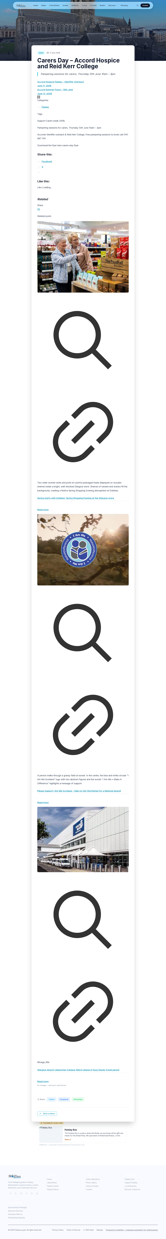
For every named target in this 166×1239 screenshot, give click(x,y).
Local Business (131, 1186)
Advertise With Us (15, 1214)
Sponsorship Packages (17, 1207)
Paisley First (129, 1179)
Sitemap (99, 1230)
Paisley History (53, 1189)
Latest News (52, 1183)
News (43, 5)
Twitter (52, 1099)
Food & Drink (54, 5)
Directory (124, 5)
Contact (145, 5)
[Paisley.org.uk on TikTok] (26, 1193)
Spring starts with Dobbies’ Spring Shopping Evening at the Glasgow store (75, 498)
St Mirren (75, 5)
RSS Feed (90, 1230)
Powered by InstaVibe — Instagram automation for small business (132, 1230)
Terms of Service (73, 1230)
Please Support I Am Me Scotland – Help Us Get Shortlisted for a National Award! (79, 791)
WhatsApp (78, 1099)
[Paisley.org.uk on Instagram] (21, 1193)
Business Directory (15, 1211)
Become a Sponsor (132, 1189)
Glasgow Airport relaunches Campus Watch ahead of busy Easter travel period (78, 1070)
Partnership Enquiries (16, 1218)
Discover (111, 5)
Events (65, 5)
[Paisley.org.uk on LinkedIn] (37, 1193)
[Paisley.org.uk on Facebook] (10, 1193)
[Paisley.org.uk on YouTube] (32, 1193)
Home (35, 5)
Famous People (92, 1186)
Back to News (49, 1114)
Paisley (45, 107)
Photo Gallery (91, 1183)
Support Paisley (131, 1183)
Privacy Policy (58, 1230)
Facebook (64, 1099)
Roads (102, 5)
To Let (84, 5)
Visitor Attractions (93, 1179)
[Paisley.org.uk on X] (15, 1193)
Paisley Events (53, 1186)
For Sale (93, 5)
